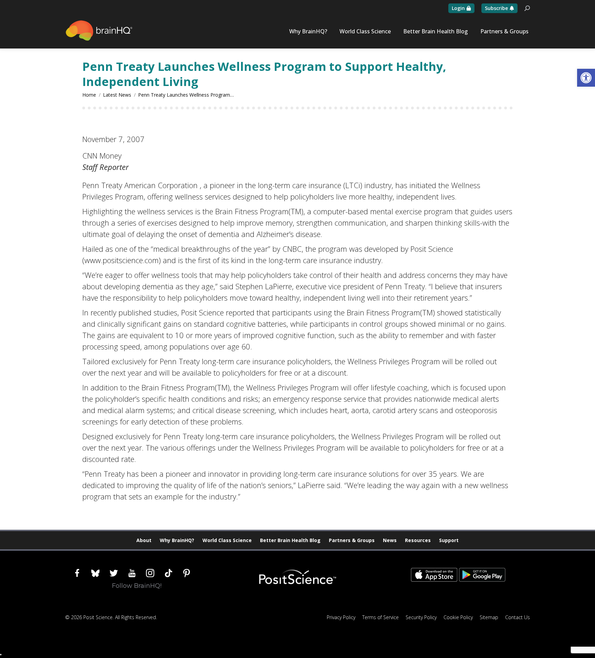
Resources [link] (418, 540)
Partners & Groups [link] (352, 540)
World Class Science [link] (227, 540)
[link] (586, 78)
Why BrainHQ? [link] (177, 540)
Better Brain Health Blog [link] (290, 540)
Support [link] (449, 540)
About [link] (144, 540)
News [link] (390, 540)
